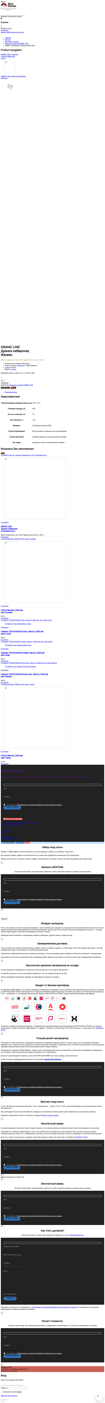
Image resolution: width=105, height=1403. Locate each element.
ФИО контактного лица (12, 1255)
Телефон (6, 797)
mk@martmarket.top (76, 1235)
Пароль (4, 1388)
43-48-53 (6, 831)
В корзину (5, 383)
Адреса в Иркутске (8, 843)
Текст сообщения (10, 1294)
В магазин (5, 30)
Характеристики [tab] (11, 392)
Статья (7, 367)
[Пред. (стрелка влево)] (1, 1401)
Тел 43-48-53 (20, 843)
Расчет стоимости (12, 770)
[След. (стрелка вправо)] (4, 1401)
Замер (27, 843)
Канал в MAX (6, 837)
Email (5, 1271)
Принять (4, 919)
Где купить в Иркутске (13, 819)
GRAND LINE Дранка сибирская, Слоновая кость (9, 528)
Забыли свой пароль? (9, 1396)
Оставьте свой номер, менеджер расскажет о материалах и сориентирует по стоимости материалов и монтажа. (44, 777)
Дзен (14, 369)
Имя (5, 788)
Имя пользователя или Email (12, 1380)
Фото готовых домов (9, 839)
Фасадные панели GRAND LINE (21, 385)
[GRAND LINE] (8, 389)
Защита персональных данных (12, 32)
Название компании (11, 1246)
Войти (19, 1392)
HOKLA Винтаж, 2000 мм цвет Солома (12, 611)
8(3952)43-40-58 (81, 1137)
